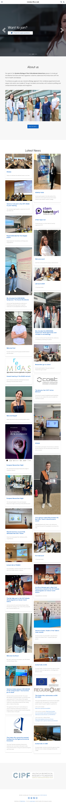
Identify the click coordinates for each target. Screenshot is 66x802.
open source (32, 801)
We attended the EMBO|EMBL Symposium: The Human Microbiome (18, 299)
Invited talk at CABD (41, 743)
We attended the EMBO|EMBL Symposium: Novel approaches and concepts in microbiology (45, 332)
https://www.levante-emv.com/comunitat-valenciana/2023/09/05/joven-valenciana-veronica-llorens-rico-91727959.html (46, 713)
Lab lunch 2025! (40, 284)
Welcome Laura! (40, 259)
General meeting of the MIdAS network (19, 376)
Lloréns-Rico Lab (33, 2)
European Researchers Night (15, 465)
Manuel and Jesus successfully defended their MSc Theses (16, 532)
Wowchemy (22, 801)
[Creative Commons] (33, 798)
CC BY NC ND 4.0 (43, 795)
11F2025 (37, 443)
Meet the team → (33, 126)
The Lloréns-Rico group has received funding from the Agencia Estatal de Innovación (18, 739)
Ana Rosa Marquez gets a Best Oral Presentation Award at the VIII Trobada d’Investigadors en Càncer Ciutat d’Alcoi (47, 590)
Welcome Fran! (11, 348)
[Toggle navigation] (2, 2)
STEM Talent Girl (40, 220)
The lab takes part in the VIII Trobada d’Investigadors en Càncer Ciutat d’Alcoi (18, 600)
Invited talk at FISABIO (13, 565)
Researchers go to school (42, 364)
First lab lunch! (39, 555)
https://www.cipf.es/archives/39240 (42, 708)
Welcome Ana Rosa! (13, 656)
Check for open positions (21, 33)
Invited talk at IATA (41, 665)
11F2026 (9, 172)
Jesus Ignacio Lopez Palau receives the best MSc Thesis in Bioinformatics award (46, 519)
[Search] (61, 2)
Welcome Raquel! (12, 416)
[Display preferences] (64, 2)
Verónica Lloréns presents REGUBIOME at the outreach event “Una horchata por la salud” (18, 690)
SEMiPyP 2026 (39, 192)
